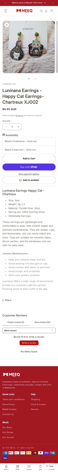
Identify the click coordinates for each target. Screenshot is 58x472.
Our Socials (8, 437)
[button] (6, 11)
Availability (12, 135)
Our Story (7, 427)
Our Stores (7, 432)
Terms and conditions (13, 399)
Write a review (29, 342)
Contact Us (8, 414)
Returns (35, 409)
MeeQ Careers (9, 409)
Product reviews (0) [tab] (15, 322)
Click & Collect (38, 404)
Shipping (19, 115)
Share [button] (8, 300)
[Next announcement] (53, 3)
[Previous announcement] (5, 3)
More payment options (29, 174)
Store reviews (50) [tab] (42, 322)
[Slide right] (35, 79)
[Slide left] (23, 79)
